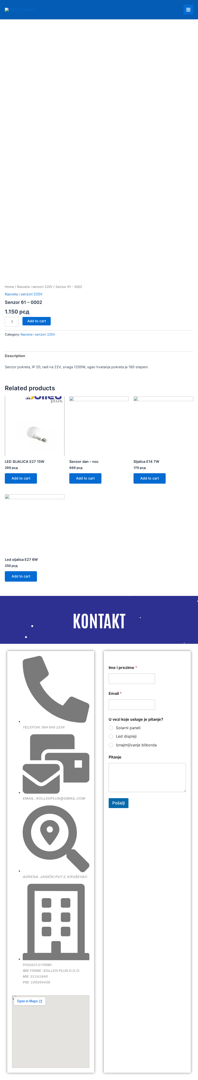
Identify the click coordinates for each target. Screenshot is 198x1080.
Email (115, 693)
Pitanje (115, 757)
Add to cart (36, 321)
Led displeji (126, 736)
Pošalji (118, 803)
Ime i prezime (123, 667)
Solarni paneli (128, 727)
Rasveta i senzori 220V (34, 287)
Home (9, 287)
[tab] (15, 356)
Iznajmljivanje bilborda (136, 744)
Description (15, 356)
